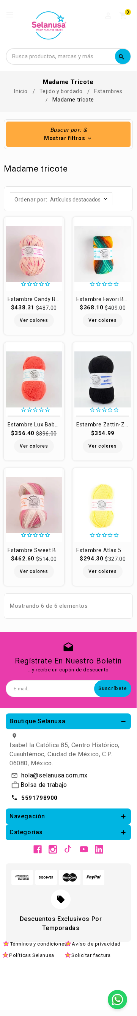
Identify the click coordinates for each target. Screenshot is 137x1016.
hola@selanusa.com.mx (54, 775)
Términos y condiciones (38, 944)
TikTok (68, 849)
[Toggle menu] (13, 15)
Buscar (121, 56)
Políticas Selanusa (31, 955)
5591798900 (39, 797)
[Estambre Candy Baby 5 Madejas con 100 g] (34, 254)
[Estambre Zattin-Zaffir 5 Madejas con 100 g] (102, 379)
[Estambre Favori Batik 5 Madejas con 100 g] (102, 254)
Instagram (53, 849)
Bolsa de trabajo (43, 784)
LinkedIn (99, 849)
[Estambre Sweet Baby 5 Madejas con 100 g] (34, 505)
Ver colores (34, 320)
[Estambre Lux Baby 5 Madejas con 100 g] (34, 379)
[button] (68, 134)
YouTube (84, 849)
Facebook (37, 849)
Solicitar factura (90, 955)
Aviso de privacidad (96, 944)
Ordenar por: (30, 200)
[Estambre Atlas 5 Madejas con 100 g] (102, 505)
